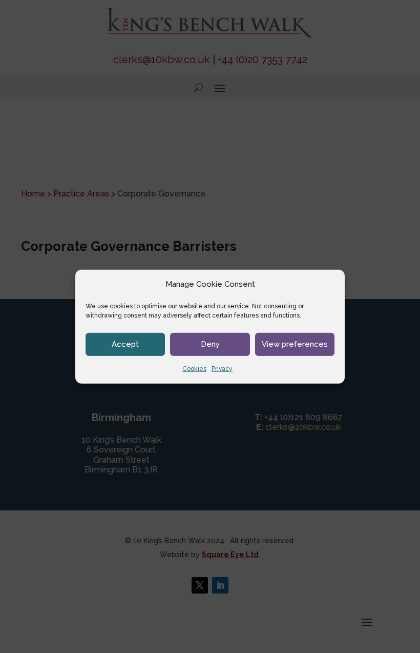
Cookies (194, 368)
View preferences (295, 344)
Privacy (222, 368)
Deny (210, 344)
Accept (125, 344)
